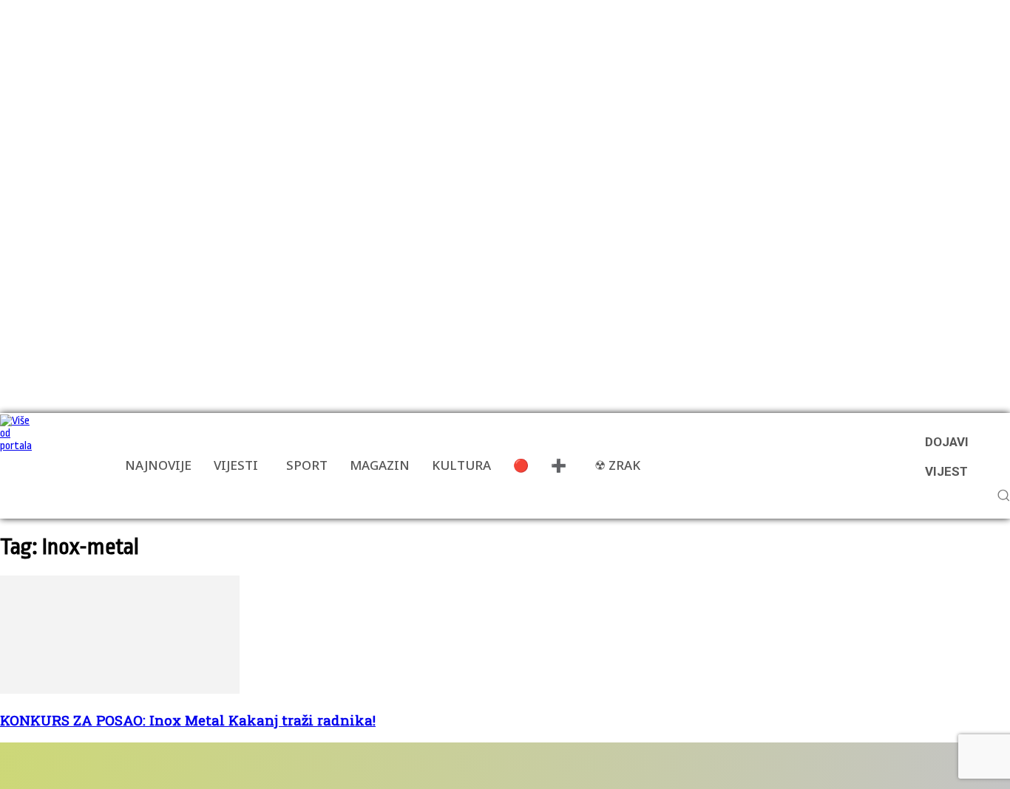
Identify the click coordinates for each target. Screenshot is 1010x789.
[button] (1003, 495)
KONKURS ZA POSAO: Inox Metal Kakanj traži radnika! (188, 720)
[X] (221, 766)
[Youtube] (268, 766)
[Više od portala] (18, 465)
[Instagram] (138, 766)
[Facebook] (54, 766)
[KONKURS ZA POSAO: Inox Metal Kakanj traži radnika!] (120, 690)
